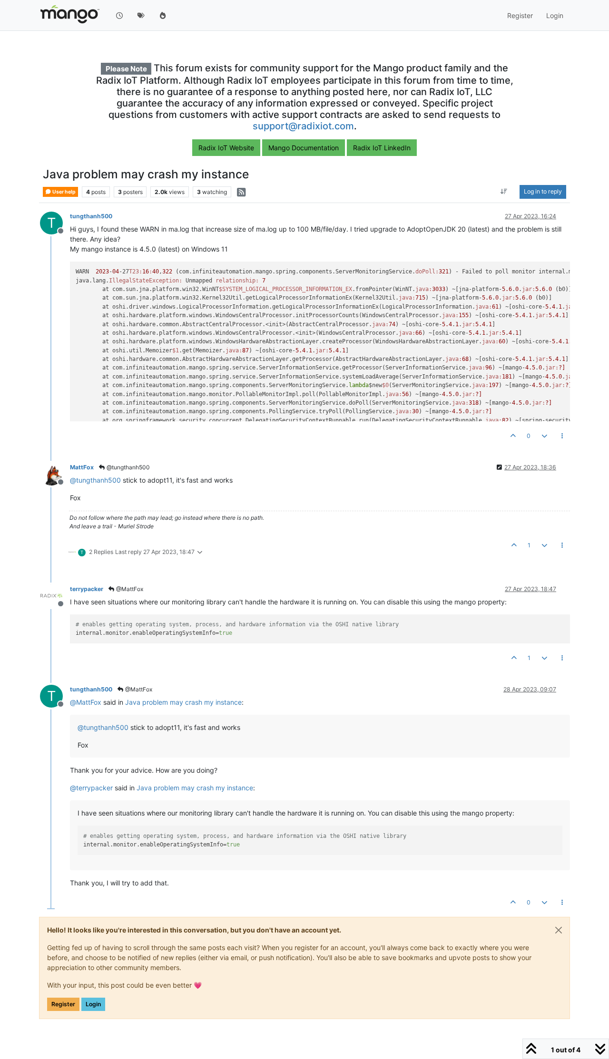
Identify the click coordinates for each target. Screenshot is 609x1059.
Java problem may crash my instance (183, 702)
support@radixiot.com (303, 126)
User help (63, 192)
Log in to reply (543, 191)
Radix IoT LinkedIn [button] (382, 148)
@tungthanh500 (127, 467)
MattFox (82, 467)
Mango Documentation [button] (303, 148)
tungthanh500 (91, 216)
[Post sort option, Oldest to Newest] (504, 192)
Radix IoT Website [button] (226, 148)
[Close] (559, 930)
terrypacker (86, 589)
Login (93, 1004)
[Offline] (55, 473)
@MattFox (129, 589)
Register (63, 1004)
